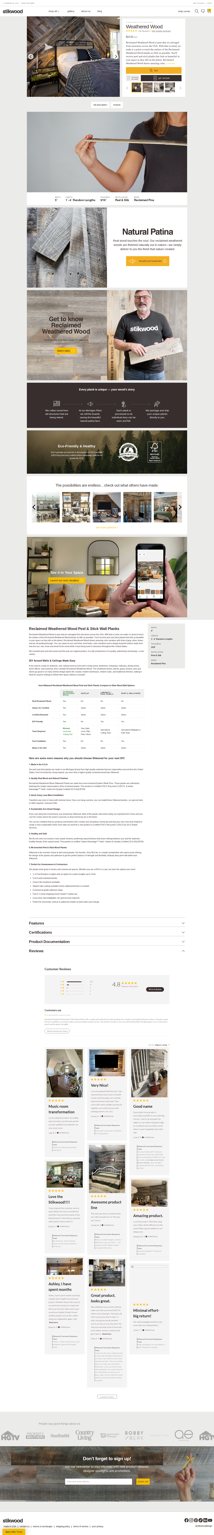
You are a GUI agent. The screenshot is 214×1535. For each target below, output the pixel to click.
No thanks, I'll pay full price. (83, 789)
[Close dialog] (152, 729)
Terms (85, 804)
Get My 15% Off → (83, 783)
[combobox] (66, 768)
